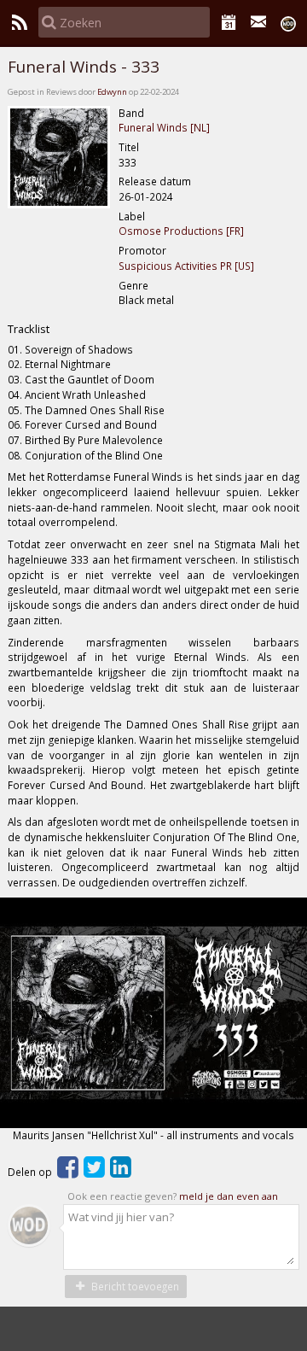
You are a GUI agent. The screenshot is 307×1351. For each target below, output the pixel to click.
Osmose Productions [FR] (181, 230)
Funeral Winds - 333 (83, 67)
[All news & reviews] (19, 22)
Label (132, 216)
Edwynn (112, 91)
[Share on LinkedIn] (120, 1171)
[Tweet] (94, 1171)
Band (131, 113)
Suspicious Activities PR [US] (186, 265)
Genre (133, 285)
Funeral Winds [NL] (164, 127)
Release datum (155, 181)
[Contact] (259, 22)
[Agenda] (229, 22)
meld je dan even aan (228, 1196)
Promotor (142, 250)
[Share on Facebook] (68, 1171)
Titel (129, 147)
